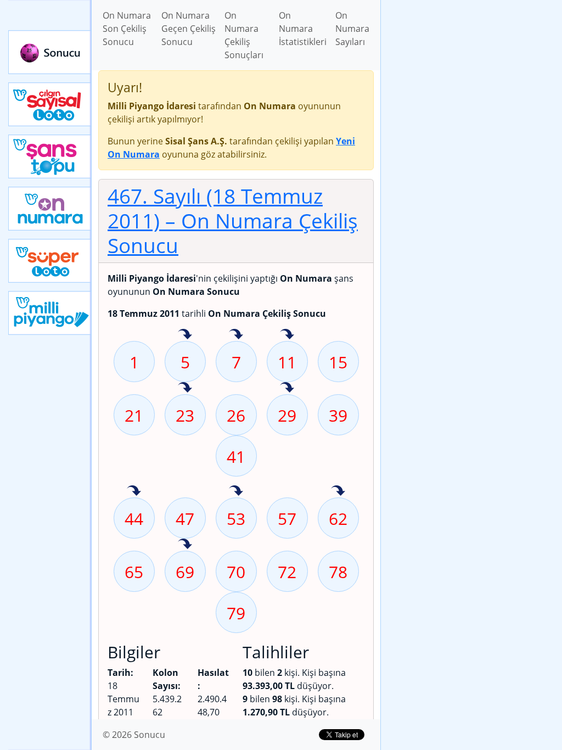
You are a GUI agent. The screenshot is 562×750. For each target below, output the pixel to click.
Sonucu (50, 52)
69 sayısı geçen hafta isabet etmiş (185, 545)
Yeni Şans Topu (50, 156)
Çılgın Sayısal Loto (50, 104)
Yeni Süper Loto (50, 261)
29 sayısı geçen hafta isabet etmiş (287, 388)
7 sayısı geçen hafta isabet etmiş (236, 335)
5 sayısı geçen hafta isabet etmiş (185, 335)
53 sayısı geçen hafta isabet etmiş (236, 491)
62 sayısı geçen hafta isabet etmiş (338, 491)
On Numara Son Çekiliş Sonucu (127, 28)
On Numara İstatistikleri (303, 28)
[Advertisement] (471, 77)
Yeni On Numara (50, 209)
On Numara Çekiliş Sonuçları (243, 35)
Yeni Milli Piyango (50, 313)
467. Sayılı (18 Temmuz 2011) (233, 220)
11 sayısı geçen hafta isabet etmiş (287, 335)
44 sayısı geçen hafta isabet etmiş (134, 491)
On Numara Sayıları (352, 28)
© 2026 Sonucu (134, 735)
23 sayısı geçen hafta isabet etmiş (185, 388)
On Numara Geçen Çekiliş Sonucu (188, 28)
